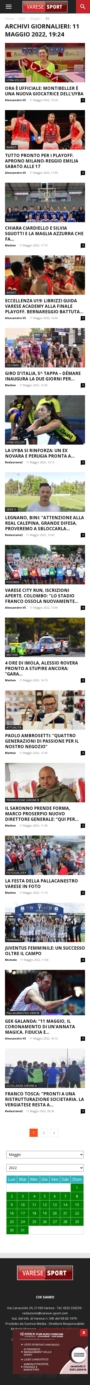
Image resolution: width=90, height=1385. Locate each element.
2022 (22, 18)
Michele (11, 960)
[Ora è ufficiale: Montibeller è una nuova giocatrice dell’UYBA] (45, 62)
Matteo (10, 245)
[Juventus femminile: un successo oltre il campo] (45, 922)
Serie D (11, 509)
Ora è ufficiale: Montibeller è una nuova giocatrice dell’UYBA (44, 91)
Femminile (13, 940)
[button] (8, 6)
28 (65, 1221)
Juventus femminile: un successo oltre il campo (45, 950)
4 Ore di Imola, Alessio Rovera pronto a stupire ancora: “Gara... (41, 668)
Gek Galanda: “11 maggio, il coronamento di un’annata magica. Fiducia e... (40, 1026)
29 (77, 1221)
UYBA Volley (15, 80)
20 (55, 1213)
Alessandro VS (15, 100)
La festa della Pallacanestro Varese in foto (41, 883)
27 (55, 1221)
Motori (12, 655)
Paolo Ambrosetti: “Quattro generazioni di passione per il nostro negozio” (42, 741)
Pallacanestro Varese (23, 1013)
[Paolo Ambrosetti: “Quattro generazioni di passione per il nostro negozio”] (45, 710)
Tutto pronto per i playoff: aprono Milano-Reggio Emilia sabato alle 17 (41, 161)
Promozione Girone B (22, 800)
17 (23, 1213)
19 (45, 1213)
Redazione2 (13, 462)
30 (12, 1230)
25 (34, 1221)
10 (23, 1204)
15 (77, 1204)
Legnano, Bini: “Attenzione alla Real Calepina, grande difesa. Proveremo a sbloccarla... (44, 523)
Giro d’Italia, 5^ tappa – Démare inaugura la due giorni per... (43, 376)
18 (34, 1213)
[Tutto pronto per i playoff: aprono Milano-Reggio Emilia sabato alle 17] (45, 130)
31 (23, 1230)
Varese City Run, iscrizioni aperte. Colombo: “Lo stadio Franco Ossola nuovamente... (41, 595)
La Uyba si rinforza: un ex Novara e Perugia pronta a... (40, 453)
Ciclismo (12, 365)
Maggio (35, 18)
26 (45, 1221)
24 (23, 1221)
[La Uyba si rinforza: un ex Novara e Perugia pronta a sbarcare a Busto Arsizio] (45, 420)
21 (65, 1213)
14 (65, 1204)
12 (45, 1204)
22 (77, 1213)
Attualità (13, 727)
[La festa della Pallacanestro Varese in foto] (45, 855)
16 (12, 1213)
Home (9, 18)
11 (34, 1204)
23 (12, 1221)
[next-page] (54, 1133)
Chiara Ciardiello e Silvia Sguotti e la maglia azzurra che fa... (44, 233)
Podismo (13, 582)
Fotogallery (16, 872)
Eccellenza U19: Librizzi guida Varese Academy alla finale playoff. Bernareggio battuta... (44, 306)
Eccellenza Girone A (21, 1085)
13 (55, 1204)
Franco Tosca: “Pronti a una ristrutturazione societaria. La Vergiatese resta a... (44, 1099)
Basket (11, 147)
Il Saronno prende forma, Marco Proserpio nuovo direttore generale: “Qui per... (42, 813)
